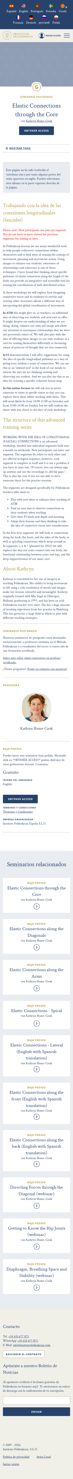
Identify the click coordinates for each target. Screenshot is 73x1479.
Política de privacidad (16, 1457)
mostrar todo (20, 148)
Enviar (36, 1412)
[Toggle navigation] (67, 35)
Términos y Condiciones (18, 812)
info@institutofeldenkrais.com (31, 1345)
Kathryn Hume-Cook (39, 121)
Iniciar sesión (11, 1464)
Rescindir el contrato (23, 1354)
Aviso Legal (43, 1457)
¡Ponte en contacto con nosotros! (47, 669)
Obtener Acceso (36, 130)
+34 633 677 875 (18, 1336)
